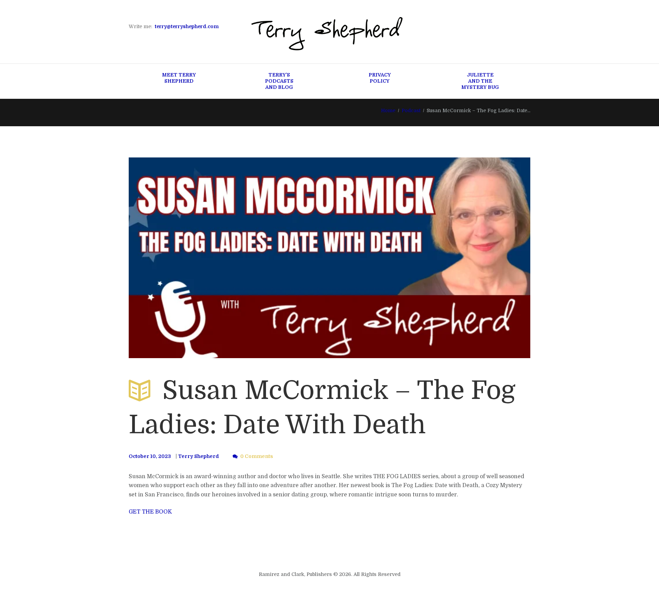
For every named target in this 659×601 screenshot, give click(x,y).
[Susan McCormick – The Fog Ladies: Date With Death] (329, 257)
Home (388, 110)
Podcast (411, 110)
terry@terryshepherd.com (187, 26)
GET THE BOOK (150, 512)
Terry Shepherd (198, 456)
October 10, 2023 (150, 456)
